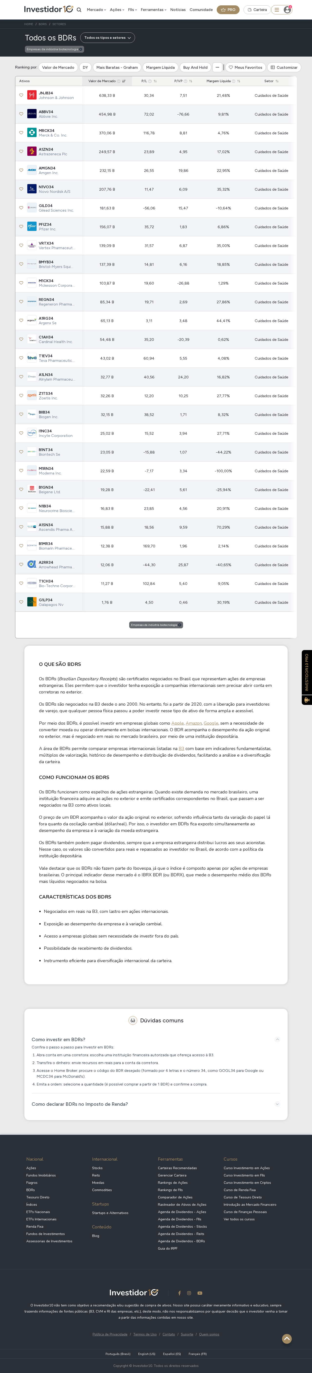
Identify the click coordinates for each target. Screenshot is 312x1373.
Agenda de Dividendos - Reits (181, 1234)
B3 (181, 748)
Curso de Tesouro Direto (243, 1197)
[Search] (79, 10)
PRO (231, 9)
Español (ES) (172, 1354)
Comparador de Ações (175, 1197)
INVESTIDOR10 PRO (307, 672)
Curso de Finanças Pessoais (245, 1212)
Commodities (102, 1190)
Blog (95, 1236)
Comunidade (201, 9)
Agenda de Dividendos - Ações (182, 1212)
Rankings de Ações (173, 1182)
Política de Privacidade (110, 1334)
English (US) (146, 1354)
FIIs (131, 9)
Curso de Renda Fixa (240, 1190)
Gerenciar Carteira (172, 1175)
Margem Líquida (160, 67)
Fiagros (32, 1182)
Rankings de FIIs (170, 1190)
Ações (115, 9)
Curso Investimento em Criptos (247, 1182)
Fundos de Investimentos (45, 1234)
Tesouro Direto (37, 1197)
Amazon (194, 723)
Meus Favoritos (248, 67)
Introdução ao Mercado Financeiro (250, 1204)
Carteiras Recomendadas (177, 1168)
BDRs (30, 1190)
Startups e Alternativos (110, 1213)
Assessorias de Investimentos (49, 1241)
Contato (169, 1334)
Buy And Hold (195, 67)
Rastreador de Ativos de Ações (182, 1204)
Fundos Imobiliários (41, 1175)
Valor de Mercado (58, 67)
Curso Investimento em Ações (247, 1168)
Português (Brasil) (118, 1354)
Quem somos (209, 1334)
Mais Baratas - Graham (117, 67)
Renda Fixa (34, 1226)
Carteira (260, 10)
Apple (177, 723)
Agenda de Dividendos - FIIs (179, 1219)
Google (211, 723)
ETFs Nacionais (38, 1212)
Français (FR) (198, 1354)
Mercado (95, 9)
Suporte (187, 1334)
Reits (96, 1175)
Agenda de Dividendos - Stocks (182, 1226)
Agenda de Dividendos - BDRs (181, 1241)
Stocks (97, 1168)
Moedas (98, 1182)
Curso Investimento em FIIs (244, 1175)
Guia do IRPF (167, 1248)
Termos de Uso (145, 1334)
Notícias (178, 9)
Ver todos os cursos (239, 1219)
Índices (31, 1204)
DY (85, 67)
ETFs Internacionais (41, 1219)
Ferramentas (152, 9)
